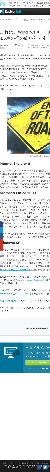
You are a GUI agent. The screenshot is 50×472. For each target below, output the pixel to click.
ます (13, 89)
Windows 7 (32, 47)
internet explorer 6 (38, 45)
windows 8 (41, 47)
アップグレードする (24, 293)
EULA (20, 463)
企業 (4, 463)
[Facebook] (39, 469)
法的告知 (26, 463)
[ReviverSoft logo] (10, 11)
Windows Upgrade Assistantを (30, 280)
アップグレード (29, 300)
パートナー (12, 463)
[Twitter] (45, 469)
